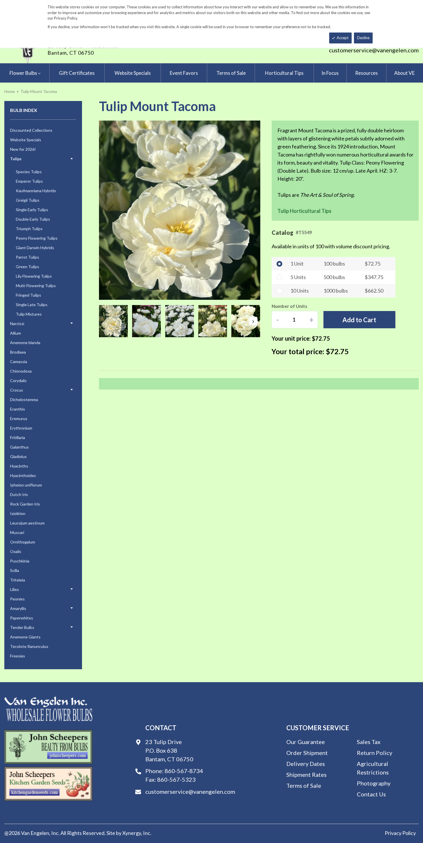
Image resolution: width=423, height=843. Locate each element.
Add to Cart (359, 320)
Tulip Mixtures (29, 314)
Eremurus (18, 418)
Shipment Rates (306, 774)
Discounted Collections (31, 130)
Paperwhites (21, 617)
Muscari (17, 532)
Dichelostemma (24, 399)
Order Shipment (307, 752)
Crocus (16, 390)
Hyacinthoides (23, 475)
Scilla (14, 570)
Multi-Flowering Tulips (36, 285)
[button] (110, 211)
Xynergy (131, 833)
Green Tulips (27, 266)
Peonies (17, 598)
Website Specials (25, 139)
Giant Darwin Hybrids (35, 247)
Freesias (17, 655)
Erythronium (21, 428)
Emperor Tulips (29, 181)
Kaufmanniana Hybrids (36, 190)
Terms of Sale (303, 785)
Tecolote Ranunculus (29, 646)
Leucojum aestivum (27, 522)
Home (9, 91)
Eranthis (17, 409)
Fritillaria (17, 437)
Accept (342, 37)
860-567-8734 (184, 770)
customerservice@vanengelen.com (374, 50)
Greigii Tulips (27, 200)
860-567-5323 (176, 779)
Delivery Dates (305, 763)
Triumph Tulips (29, 228)
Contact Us (371, 794)
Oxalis (15, 551)
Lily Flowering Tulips (34, 276)
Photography (373, 783)
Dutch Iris (19, 494)
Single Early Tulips (32, 209)
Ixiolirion (17, 513)
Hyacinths (19, 466)
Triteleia (17, 579)
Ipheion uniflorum (26, 484)
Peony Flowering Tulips (37, 238)
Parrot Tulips (27, 257)
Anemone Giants (25, 636)
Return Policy (374, 752)
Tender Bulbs (22, 627)
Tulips (16, 158)
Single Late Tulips (31, 304)
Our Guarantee (305, 741)
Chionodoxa (21, 371)
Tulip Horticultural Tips (304, 211)
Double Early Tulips (33, 219)
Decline (363, 37)
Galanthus (19, 447)
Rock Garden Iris (25, 503)
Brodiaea (18, 352)
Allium (15, 333)
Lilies (14, 589)
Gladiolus (18, 456)
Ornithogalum (22, 541)
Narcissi (17, 323)
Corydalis (18, 380)
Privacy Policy (400, 833)
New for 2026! (23, 149)
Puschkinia (19, 560)
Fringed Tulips (28, 295)
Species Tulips (29, 171)
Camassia (18, 361)
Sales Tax (368, 741)
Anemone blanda (25, 342)
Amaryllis (18, 608)
